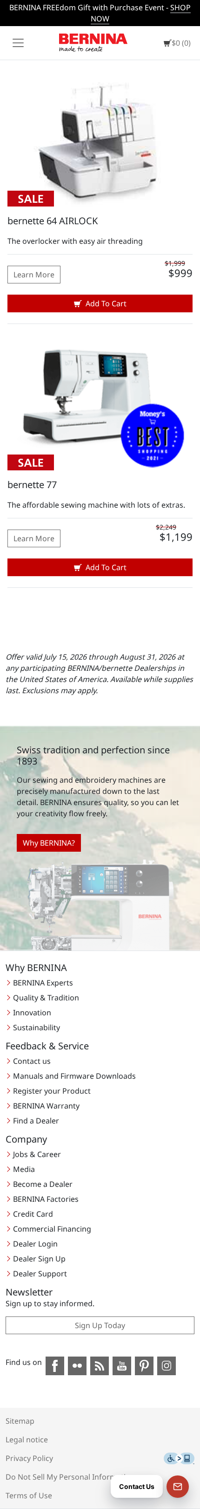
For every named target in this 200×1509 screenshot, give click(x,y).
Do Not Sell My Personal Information (70, 1477)
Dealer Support (40, 1273)
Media (24, 1169)
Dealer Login (35, 1244)
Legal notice (27, 1439)
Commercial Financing (52, 1229)
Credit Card (33, 1214)
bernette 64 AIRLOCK (52, 220)
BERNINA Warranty (46, 1106)
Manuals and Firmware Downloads (74, 1076)
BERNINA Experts (43, 983)
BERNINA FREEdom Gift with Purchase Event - (100, 13)
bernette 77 (32, 484)
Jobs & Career (37, 1154)
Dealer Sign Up (39, 1259)
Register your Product (52, 1091)
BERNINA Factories (46, 1199)
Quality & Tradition (46, 997)
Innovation (32, 1012)
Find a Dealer (36, 1121)
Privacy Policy (29, 1458)
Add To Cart (106, 303)
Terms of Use (29, 1495)
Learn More (33, 274)
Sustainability (36, 1027)
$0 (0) (181, 43)
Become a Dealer (43, 1184)
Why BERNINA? (49, 843)
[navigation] (18, 43)
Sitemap (20, 1421)
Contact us (32, 1061)
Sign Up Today (100, 1325)
